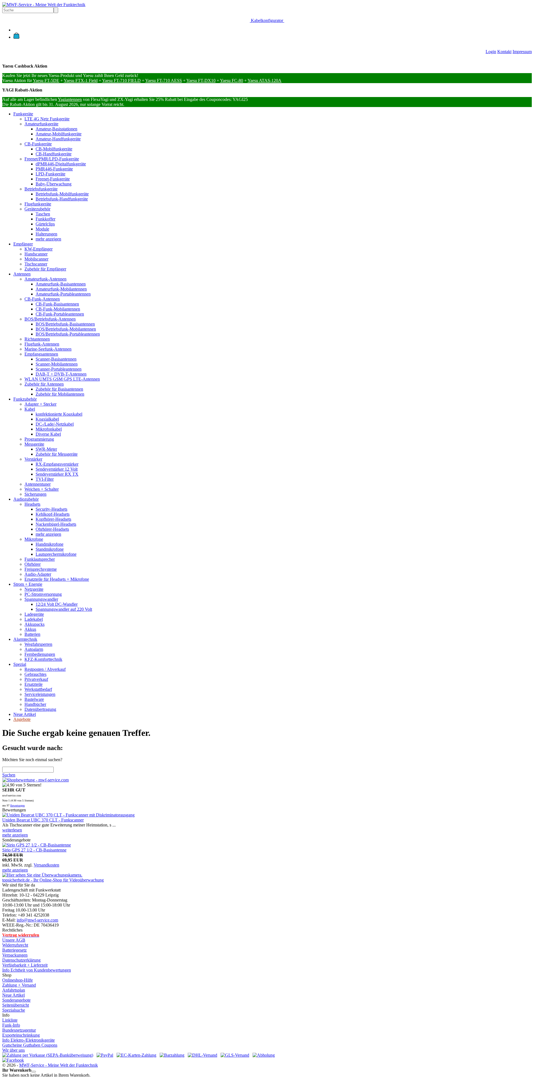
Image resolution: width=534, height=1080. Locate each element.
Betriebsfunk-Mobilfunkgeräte (62, 194)
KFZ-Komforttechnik (43, 659)
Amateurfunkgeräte (41, 123)
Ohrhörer (32, 564)
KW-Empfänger (38, 249)
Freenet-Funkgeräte (53, 179)
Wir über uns (13, 1050)
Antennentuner (37, 484)
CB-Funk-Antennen (42, 299)
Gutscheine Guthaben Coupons (29, 1045)
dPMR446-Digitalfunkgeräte (61, 164)
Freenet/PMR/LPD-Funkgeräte (51, 159)
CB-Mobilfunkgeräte (54, 149)
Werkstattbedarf (38, 689)
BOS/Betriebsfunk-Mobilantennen (66, 329)
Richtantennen (37, 339)
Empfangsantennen (41, 354)
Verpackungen (15, 955)
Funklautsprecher (39, 559)
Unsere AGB (13, 940)
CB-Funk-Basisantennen (57, 304)
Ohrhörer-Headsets (52, 529)
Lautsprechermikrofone (56, 554)
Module (42, 229)
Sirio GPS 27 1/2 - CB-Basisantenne (34, 850)
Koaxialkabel (47, 419)
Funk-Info (11, 1025)
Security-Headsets (51, 509)
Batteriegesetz (14, 950)
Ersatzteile (33, 684)
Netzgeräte (33, 589)
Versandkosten (46, 865)
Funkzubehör (25, 399)
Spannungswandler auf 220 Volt (64, 609)
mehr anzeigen (48, 239)
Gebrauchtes (35, 674)
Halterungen (46, 234)
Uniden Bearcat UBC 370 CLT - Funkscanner (43, 820)
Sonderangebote (16, 1000)
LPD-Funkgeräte (50, 174)
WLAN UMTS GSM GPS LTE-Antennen (62, 379)
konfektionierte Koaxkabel (59, 414)
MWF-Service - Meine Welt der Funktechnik (58, 1065)
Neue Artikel (24, 714)
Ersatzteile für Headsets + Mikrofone (56, 579)
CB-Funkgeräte (38, 143)
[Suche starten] (56, 10)
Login (491, 51)
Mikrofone (33, 539)
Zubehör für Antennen (44, 384)
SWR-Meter (46, 449)
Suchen (8, 775)
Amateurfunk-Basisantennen (61, 284)
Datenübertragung (40, 709)
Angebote (22, 719)
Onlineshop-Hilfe (17, 980)
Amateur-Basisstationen (56, 128)
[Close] (33, 1071)
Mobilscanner (36, 259)
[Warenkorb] (16, 37)
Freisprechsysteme (40, 569)
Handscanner (36, 254)
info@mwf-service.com (37, 920)
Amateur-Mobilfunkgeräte (58, 133)
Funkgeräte (23, 113)
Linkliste (10, 1020)
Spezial (19, 664)
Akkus (30, 629)
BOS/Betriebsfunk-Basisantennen (65, 324)
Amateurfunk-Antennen (45, 279)
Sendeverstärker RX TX (57, 474)
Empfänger (23, 244)
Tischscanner (35, 264)
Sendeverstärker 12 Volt (57, 469)
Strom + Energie (27, 584)
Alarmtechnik (25, 639)
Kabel (29, 409)
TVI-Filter (45, 479)
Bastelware (34, 699)
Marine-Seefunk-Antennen (47, 349)
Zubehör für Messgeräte (57, 454)
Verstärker (33, 459)
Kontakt (504, 51)
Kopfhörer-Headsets (53, 519)
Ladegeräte (34, 614)
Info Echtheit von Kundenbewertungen (36, 970)
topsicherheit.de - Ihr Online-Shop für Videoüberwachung (53, 880)
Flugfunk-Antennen (41, 344)
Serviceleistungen (39, 694)
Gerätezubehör (37, 209)
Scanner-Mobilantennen (57, 364)
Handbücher (35, 704)
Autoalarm (33, 649)
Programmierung (39, 439)
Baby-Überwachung (53, 184)
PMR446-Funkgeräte (54, 169)
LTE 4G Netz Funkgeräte (47, 118)
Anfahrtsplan (13, 990)
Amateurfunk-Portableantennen (63, 294)
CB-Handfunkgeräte (53, 154)
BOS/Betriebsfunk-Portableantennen (68, 334)
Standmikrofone (50, 549)
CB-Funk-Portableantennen (60, 314)
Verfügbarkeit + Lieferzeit (25, 965)
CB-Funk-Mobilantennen (58, 309)
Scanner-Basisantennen (56, 359)
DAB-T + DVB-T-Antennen (61, 374)
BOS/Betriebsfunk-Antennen (50, 319)
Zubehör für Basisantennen (59, 389)
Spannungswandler (41, 599)
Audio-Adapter (37, 574)
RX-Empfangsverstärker (57, 464)
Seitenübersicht (15, 1005)
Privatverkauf (36, 679)
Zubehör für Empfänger (45, 269)
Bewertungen (17, 805)
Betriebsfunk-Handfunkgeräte (62, 199)
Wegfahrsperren (38, 644)
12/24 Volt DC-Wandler (57, 604)
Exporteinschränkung (21, 1035)
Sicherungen (35, 494)
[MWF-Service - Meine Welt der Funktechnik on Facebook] (13, 1060)
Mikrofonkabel (49, 429)
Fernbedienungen (39, 654)
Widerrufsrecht (15, 945)
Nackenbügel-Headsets (56, 524)
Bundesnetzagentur (19, 1030)
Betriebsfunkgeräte (41, 189)
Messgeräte (34, 444)
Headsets (32, 504)
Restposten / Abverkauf (45, 669)
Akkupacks (34, 624)
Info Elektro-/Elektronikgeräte (28, 1040)
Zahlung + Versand (19, 985)
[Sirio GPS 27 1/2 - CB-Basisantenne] (36, 845)
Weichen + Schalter (41, 489)
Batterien (32, 634)
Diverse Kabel (48, 434)
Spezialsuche (13, 1010)
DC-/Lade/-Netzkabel (55, 424)
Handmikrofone (49, 544)
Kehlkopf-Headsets (53, 514)
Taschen (43, 214)
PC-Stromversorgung (43, 594)
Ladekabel (33, 619)
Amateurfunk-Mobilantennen (61, 289)
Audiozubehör (26, 499)
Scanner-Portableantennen (58, 369)
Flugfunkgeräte (37, 204)
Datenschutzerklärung (21, 960)
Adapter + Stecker (40, 404)
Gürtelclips (45, 224)
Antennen (22, 274)
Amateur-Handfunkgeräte (58, 138)
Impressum (522, 51)
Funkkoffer (45, 219)
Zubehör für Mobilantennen (60, 394)
